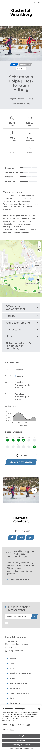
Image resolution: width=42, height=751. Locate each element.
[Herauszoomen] (39, 246)
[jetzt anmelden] (34, 616)
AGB (12, 698)
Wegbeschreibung (17, 322)
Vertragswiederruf (19, 683)
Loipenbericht (25, 232)
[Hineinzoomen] (39, 243)
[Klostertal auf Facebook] (12, 537)
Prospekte (15, 688)
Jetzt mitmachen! (20, 579)
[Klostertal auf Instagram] (21, 537)
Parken (10, 315)
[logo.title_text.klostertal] (21, 13)
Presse (13, 658)
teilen (23, 455)
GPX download (23, 462)
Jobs (12, 668)
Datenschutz (16, 703)
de (35, 2)
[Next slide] (34, 490)
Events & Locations (19, 693)
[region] (21, 284)
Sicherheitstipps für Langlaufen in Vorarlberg (18, 346)
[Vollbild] (39, 250)
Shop (12, 678)
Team (12, 663)
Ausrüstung (13, 329)
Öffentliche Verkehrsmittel (15, 307)
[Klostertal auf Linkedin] (30, 537)
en (39, 2)
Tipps (9, 336)
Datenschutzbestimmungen (28, 623)
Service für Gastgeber (21, 673)
